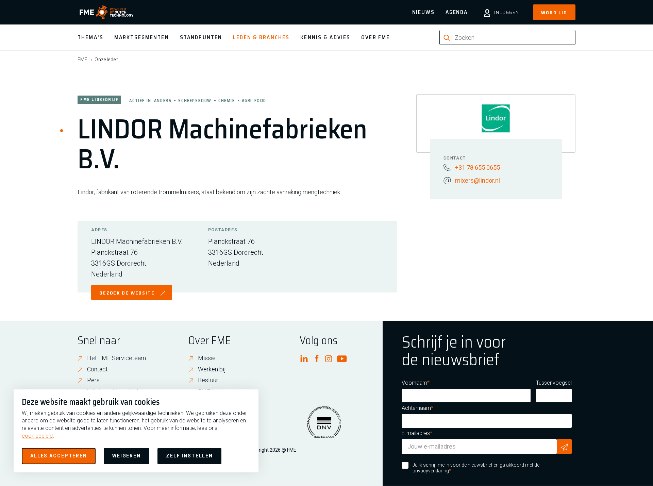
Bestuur (208, 380)
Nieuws (423, 12)
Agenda (457, 12)
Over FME (375, 37)
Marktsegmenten (141, 37)
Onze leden (106, 59)
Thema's (90, 37)
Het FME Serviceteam (116, 358)
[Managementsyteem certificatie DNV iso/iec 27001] (324, 426)
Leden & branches (261, 37)
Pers (93, 380)
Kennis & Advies (325, 37)
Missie (207, 358)
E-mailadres (416, 433)
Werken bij (212, 369)
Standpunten (201, 37)
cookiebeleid (37, 436)
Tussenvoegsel (554, 383)
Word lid (554, 12)
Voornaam (414, 383)
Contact (97, 369)
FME (82, 59)
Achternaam (416, 408)
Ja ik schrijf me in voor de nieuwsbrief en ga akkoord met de (476, 468)
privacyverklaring (431, 470)
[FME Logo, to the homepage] (107, 12)
